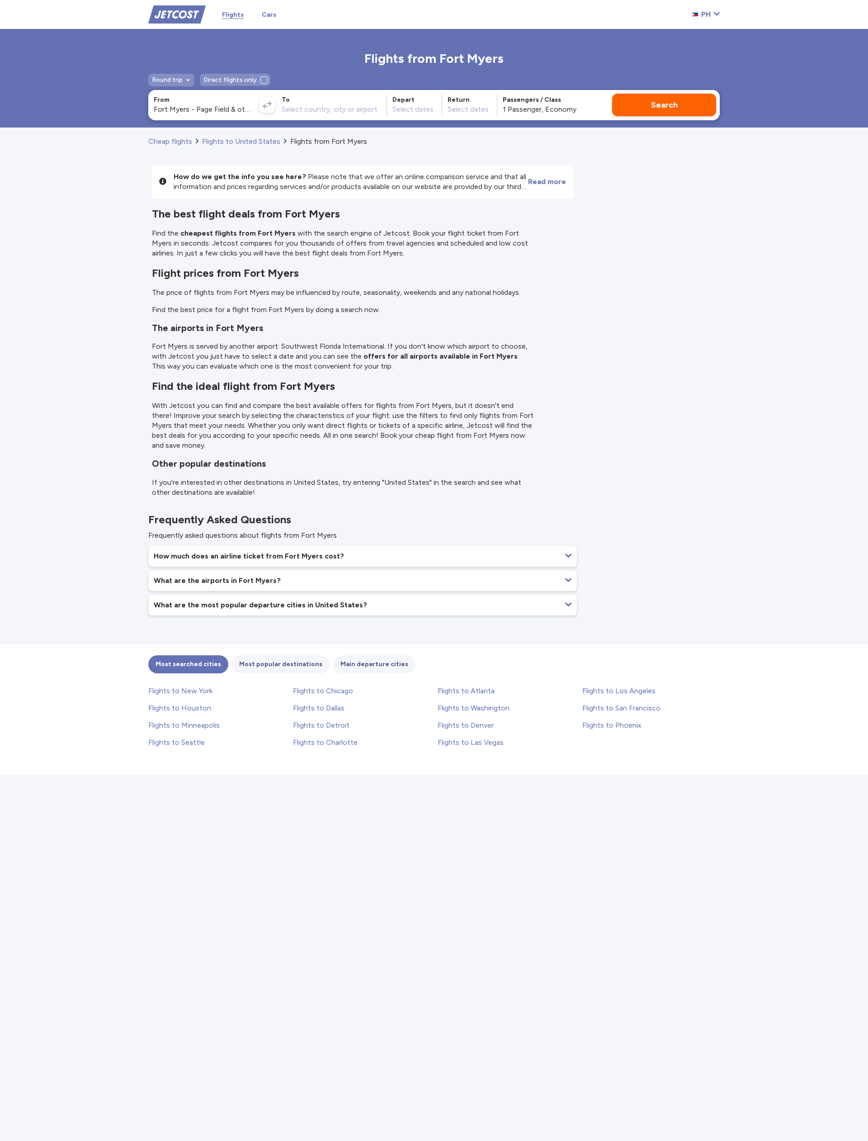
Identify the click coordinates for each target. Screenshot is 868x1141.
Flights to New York (180, 690)
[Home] (177, 13)
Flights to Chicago (323, 690)
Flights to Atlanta (466, 690)
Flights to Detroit (321, 725)
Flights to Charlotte (325, 742)
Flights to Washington (473, 708)
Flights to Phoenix (612, 725)
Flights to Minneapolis (184, 725)
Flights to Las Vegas (471, 742)
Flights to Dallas (318, 708)
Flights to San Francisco (621, 708)
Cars (269, 15)
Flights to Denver (466, 725)
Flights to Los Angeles (619, 690)
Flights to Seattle (176, 742)
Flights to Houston (179, 708)
